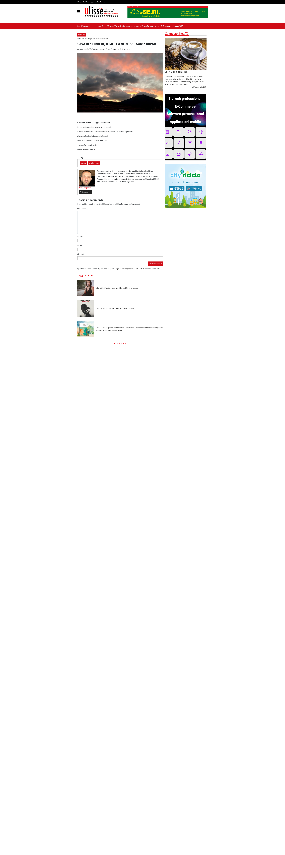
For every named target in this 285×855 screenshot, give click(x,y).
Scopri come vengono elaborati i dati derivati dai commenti (137, 269)
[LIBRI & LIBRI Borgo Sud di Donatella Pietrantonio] (85, 308)
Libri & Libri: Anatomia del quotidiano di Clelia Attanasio (117, 288)
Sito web (80, 254)
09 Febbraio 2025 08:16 (102, 39)
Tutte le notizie (120, 343)
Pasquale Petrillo (200, 87)
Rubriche (81, 35)
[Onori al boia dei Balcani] (186, 54)
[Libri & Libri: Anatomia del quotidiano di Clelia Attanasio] (85, 288)
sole (97, 163)
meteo (83, 163)
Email (80, 245)
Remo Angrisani (89, 39)
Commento (82, 208)
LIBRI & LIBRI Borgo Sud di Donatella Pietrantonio (115, 308)
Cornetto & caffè (176, 33)
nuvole (91, 163)
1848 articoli (84, 192)
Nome (80, 237)
